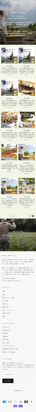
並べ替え (12, 216)
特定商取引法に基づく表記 (10, 349)
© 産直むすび (18, 390)
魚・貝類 (5, 301)
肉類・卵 (5, 304)
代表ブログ (5, 327)
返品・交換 (5, 343)
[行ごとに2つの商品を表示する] (33, 216)
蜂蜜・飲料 (5, 307)
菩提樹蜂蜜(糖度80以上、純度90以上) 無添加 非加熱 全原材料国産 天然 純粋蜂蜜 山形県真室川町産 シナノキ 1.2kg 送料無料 (27, 202)
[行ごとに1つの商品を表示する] (30, 216)
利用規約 (5, 336)
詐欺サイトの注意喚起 (8, 352)
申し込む (8, 380)
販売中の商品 (6, 313)
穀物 (3, 295)
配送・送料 (5, 340)
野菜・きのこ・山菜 (8, 298)
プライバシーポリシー (8, 346)
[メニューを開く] (3, 2)
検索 (3, 316)
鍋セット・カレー (7, 310)
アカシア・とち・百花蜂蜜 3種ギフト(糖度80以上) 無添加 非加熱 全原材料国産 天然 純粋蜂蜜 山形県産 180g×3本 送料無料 (9, 202)
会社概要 (5, 333)
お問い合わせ (6, 330)
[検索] (30, 2)
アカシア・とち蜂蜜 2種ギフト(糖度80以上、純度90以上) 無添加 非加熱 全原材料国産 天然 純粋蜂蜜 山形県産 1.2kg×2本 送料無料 (27, 168)
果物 (3, 291)
